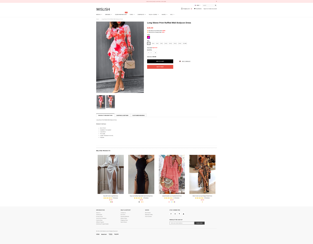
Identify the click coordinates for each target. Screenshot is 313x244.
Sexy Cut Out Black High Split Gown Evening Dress (141, 196)
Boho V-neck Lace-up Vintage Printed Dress (202, 196)
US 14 (175, 43)
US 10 (166, 43)
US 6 (157, 43)
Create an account (212, 8)
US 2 (149, 43)
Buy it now (160, 66)
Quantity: (149, 50)
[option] (120, 57)
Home (97, 19)
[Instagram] (175, 213)
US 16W (184, 43)
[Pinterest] (179, 213)
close (216, 1)
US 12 (170, 43)
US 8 (161, 43)
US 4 (153, 43)
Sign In (205, 8)
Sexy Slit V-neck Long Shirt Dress (110, 196)
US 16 (180, 43)
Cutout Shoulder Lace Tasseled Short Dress (172, 196)
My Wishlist (198, 8)
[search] (215, 5)
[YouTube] (183, 213)
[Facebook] (171, 213)
